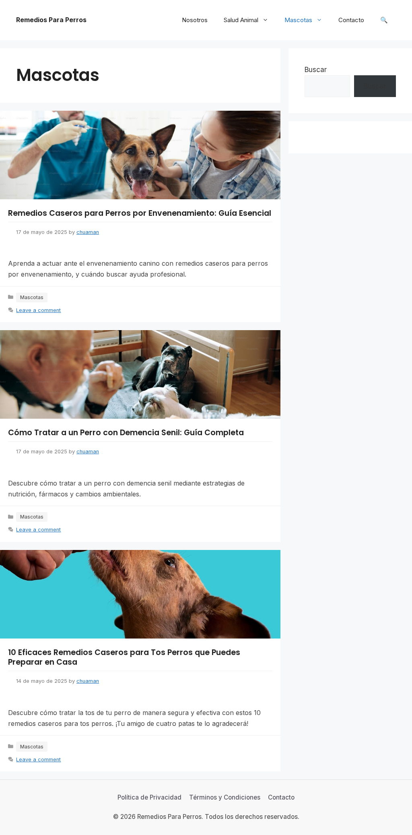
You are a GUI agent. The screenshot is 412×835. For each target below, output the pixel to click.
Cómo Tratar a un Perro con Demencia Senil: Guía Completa (126, 432)
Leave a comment (38, 310)
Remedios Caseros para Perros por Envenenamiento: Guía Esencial (139, 213)
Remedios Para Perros (51, 20)
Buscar (316, 70)
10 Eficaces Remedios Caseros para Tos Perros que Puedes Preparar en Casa (124, 657)
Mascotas (298, 20)
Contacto (351, 20)
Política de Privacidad (149, 797)
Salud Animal (241, 20)
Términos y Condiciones (224, 797)
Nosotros (195, 20)
